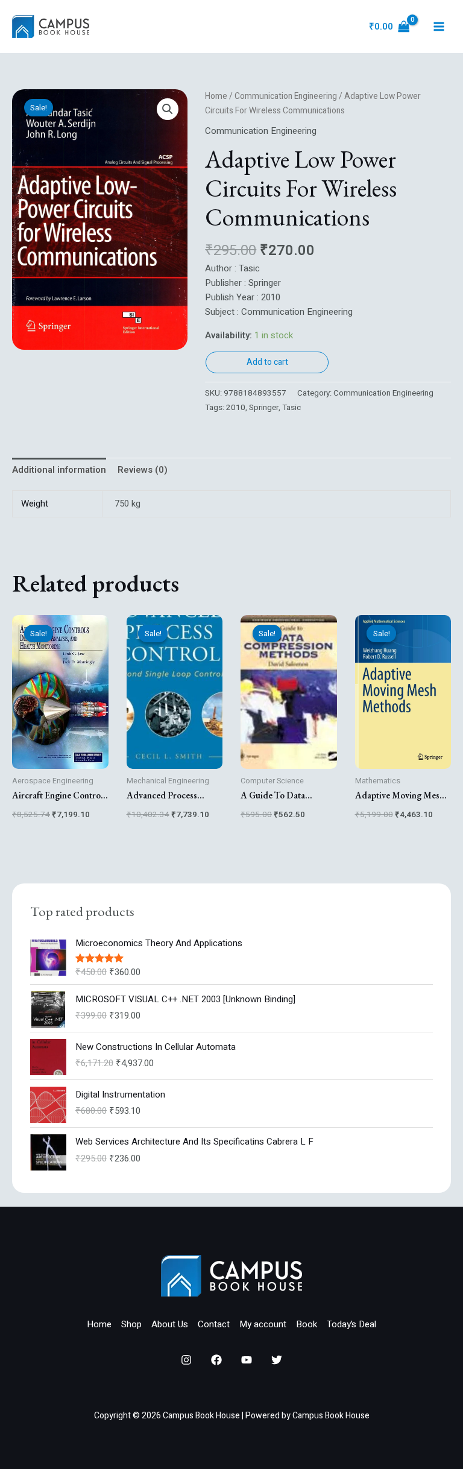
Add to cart (267, 362)
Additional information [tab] (59, 469)
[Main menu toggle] (438, 26)
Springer (264, 408)
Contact (214, 1324)
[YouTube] (246, 1359)
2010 (235, 408)
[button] (167, 109)
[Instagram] (186, 1359)
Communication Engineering (286, 96)
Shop (131, 1324)
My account (262, 1324)
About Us (169, 1324)
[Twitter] (276, 1359)
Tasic (291, 408)
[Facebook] (216, 1359)
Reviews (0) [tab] (143, 469)
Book (306, 1324)
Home (216, 96)
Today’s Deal (351, 1324)
